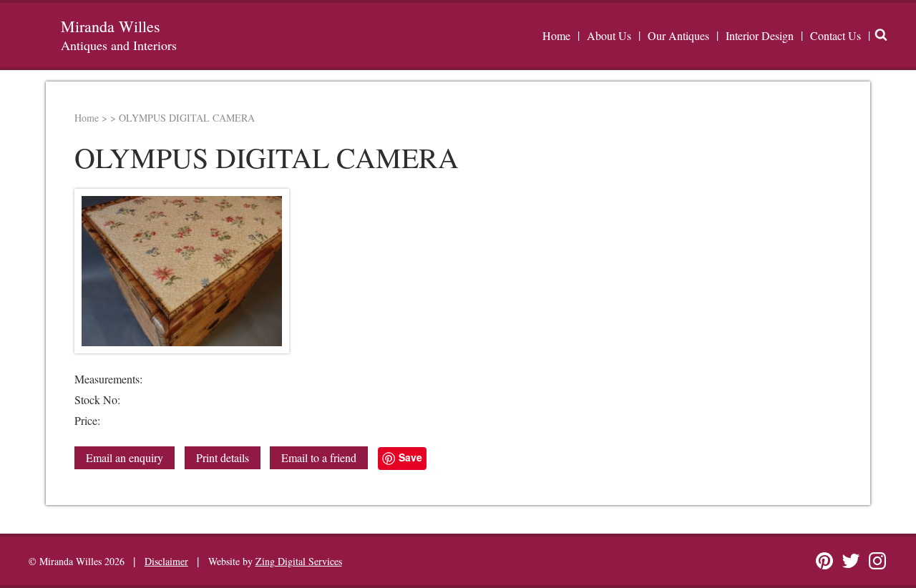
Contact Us (835, 35)
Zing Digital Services (298, 561)
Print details (222, 457)
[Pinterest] (824, 561)
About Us (609, 35)
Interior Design (760, 35)
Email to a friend (318, 457)
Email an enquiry (124, 457)
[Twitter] (851, 561)
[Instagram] (877, 561)
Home (556, 35)
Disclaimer (166, 561)
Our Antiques (678, 35)
